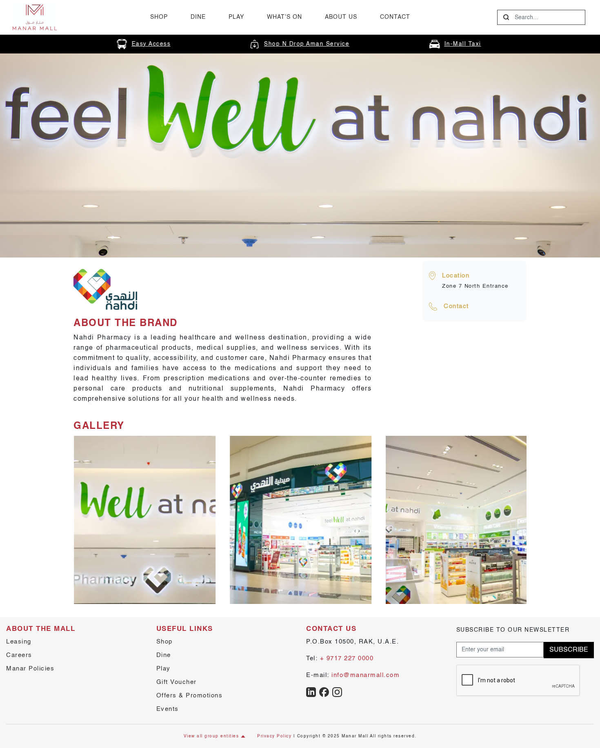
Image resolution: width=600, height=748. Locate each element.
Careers (19, 655)
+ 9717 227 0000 (347, 658)
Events (167, 709)
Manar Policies (30, 669)
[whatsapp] (311, 692)
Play (236, 17)
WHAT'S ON (284, 17)
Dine (198, 17)
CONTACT (395, 17)
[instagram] (337, 692)
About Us (341, 17)
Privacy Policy (274, 736)
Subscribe (568, 650)
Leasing (18, 642)
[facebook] (324, 692)
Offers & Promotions (189, 696)
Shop (159, 17)
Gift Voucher (176, 682)
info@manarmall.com (365, 675)
